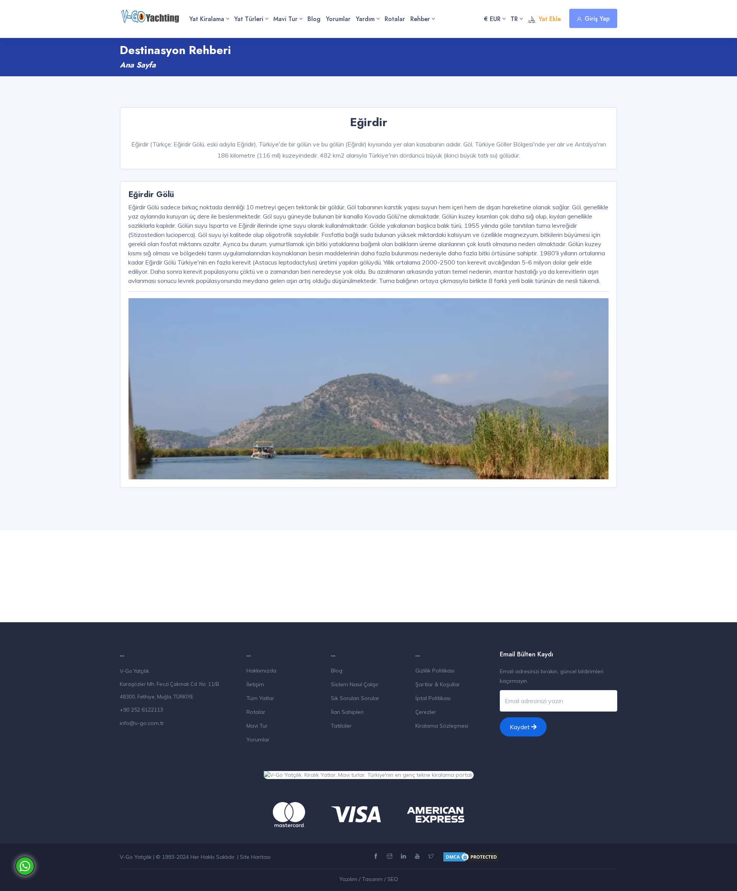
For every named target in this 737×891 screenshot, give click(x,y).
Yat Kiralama (206, 19)
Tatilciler (341, 725)
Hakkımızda (261, 670)
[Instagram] (390, 856)
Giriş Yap (597, 18)
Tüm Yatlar (260, 698)
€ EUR (492, 19)
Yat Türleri (248, 19)
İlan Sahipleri (347, 712)
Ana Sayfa (138, 65)
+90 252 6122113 (141, 709)
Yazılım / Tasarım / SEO (368, 879)
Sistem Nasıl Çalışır (354, 684)
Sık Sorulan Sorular (355, 698)
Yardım (365, 19)
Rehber (420, 19)
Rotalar (395, 19)
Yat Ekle (550, 19)
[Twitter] (432, 856)
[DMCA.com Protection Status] (471, 856)
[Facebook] (376, 856)
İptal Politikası (433, 698)
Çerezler (425, 712)
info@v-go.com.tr (142, 723)
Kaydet (520, 727)
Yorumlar (338, 19)
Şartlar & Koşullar (437, 684)
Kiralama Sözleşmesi (441, 725)
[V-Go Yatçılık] (150, 12)
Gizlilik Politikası (434, 670)
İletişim (255, 684)
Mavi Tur (285, 19)
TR (514, 19)
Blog (314, 19)
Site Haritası (255, 856)
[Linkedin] (404, 856)
